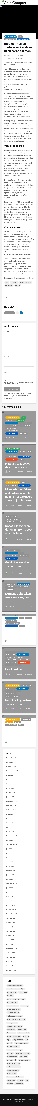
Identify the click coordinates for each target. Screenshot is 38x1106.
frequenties (9, 285)
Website (6, 372)
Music (20, 36)
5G (7, 550)
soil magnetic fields (13, 1067)
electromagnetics (25, 282)
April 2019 (9, 927)
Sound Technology (23, 39)
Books (23, 417)
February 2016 (11, 970)
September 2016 (11, 957)
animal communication (14, 986)
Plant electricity (25, 425)
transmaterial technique (15, 1077)
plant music (23, 1057)
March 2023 (10, 788)
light (8, 1040)
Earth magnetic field (13, 1009)
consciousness (12, 1002)
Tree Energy (23, 433)
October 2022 (11, 810)
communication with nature (16, 999)
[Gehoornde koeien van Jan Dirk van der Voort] (3, 716)
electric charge (14, 550)
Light (29, 423)
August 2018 (10, 935)
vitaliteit (10, 1084)
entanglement (12, 1023)
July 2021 (9, 849)
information (11, 1033)
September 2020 (12, 883)
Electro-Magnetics (10, 36)
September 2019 (11, 918)
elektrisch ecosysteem (14, 1016)
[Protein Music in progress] (11, 615)
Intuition (22, 423)
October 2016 (11, 953)
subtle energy (11, 1073)
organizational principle (14, 1050)
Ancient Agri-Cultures (12, 415)
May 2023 (9, 784)
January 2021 (10, 875)
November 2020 (12, 879)
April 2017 (9, 944)
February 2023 (11, 792)
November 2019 (11, 914)
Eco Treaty (9, 722)
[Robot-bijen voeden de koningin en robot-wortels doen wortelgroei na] (19, 528)
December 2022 (11, 801)
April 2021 (9, 862)
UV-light (20, 1080)
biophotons (23, 992)
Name (6, 357)
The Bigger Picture (11, 459)
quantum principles (13, 1063)
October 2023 (11, 766)
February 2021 (11, 870)
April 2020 (10, 901)
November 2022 (11, 805)
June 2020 (9, 892)
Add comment (10, 58)
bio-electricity (11, 992)
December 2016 (11, 948)
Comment (7, 331)
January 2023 (10, 797)
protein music (11, 1060)
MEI (26, 1040)
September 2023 (12, 771)
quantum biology (24, 1060)
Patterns (14, 425)
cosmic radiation (12, 1006)
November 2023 (11, 762)
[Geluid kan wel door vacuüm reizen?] (19, 562)
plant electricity (12, 1057)
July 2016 (9, 962)
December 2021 (11, 836)
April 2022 (9, 827)
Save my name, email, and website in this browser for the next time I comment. (18, 383)
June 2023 (9, 779)
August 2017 (10, 940)
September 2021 (11, 844)
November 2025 (11, 758)
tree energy (11, 1080)
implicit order (22, 1029)
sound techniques (13, 1070)
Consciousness (10, 420)
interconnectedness (14, 1036)
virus (26, 1080)
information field (23, 1033)
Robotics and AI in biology (13, 521)
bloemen (14, 282)
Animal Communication (12, 417)
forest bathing (10, 657)
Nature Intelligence (13, 1046)
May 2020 (9, 896)
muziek (17, 285)
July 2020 (9, 888)
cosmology (24, 1006)
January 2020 (11, 909)
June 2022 (9, 818)
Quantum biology (10, 39)
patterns (10, 1053)
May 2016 (9, 966)
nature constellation (21, 1043)
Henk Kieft (10, 55)
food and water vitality (14, 1026)
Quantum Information (12, 431)
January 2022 (10, 831)
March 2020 (10, 905)
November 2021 (11, 840)
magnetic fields (18, 1040)
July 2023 (9, 775)
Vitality (22, 459)
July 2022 (9, 814)
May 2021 (9, 857)
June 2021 (9, 853)
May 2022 (9, 823)
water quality (19, 1084)
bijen (6, 282)
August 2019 (10, 922)
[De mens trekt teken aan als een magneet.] (19, 595)
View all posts (9, 313)
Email (6, 364)
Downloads (21, 420)
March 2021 (10, 866)
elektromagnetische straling (16, 1019)
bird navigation (26, 685)
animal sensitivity (13, 989)
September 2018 (12, 931)
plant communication (23, 1053)
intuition (26, 1036)
